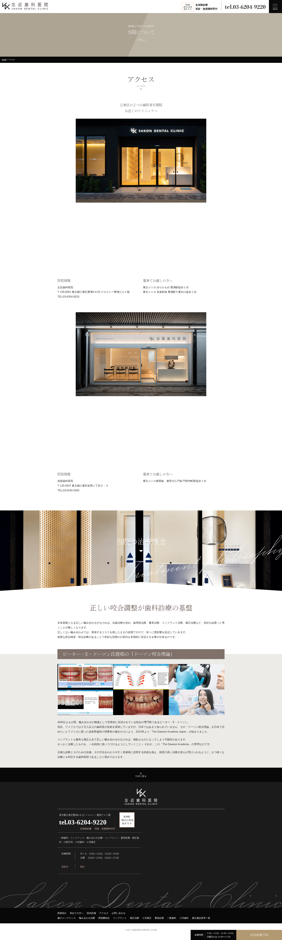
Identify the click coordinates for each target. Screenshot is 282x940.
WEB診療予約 (259, 934)
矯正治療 (134, 918)
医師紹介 (62, 913)
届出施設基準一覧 (201, 918)
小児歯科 (184, 918)
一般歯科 (171, 918)
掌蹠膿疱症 (104, 918)
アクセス (103, 913)
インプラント (120, 918)
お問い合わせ (118, 913)
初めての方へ (77, 913)
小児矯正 (146, 918)
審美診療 (159, 918)
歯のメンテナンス (66, 918)
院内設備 (91, 913)
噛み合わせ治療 (87, 918)
